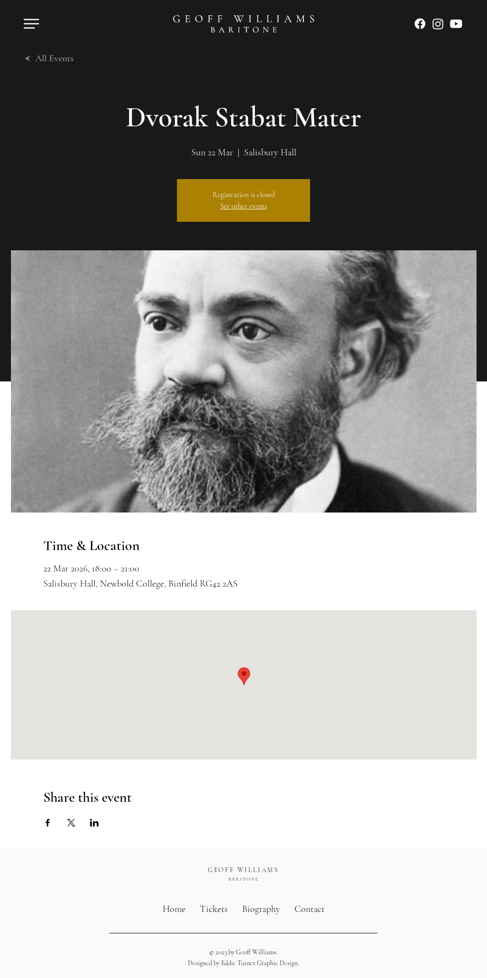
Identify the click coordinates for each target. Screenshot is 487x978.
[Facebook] (420, 24)
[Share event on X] (71, 822)
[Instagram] (438, 24)
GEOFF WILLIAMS (243, 870)
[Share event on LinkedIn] (94, 822)
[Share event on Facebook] (47, 822)
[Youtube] (456, 24)
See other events (243, 206)
